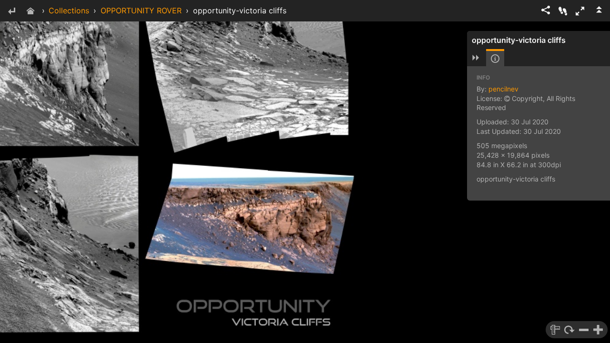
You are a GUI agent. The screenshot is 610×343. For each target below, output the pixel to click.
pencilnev (503, 89)
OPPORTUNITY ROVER (141, 10)
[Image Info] (495, 58)
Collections (69, 10)
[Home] (30, 11)
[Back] (11, 11)
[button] (580, 11)
